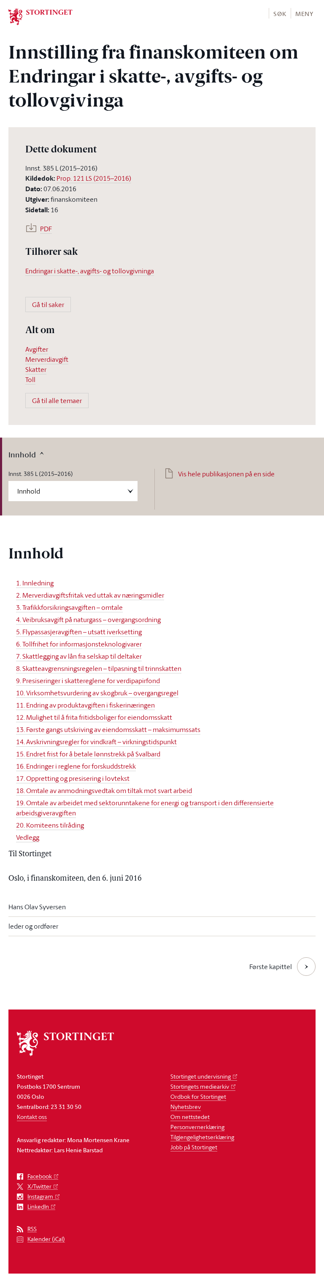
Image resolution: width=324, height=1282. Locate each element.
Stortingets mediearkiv (199, 1086)
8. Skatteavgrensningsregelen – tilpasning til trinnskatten (98, 668)
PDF (46, 228)
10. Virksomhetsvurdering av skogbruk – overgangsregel (97, 692)
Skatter (35, 369)
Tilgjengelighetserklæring (202, 1137)
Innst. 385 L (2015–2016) (40, 474)
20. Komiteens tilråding (50, 825)
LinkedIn (38, 1207)
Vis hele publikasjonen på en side (226, 473)
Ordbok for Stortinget (198, 1096)
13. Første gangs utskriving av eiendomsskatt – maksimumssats (108, 729)
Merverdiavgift (46, 359)
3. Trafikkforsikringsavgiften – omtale (69, 607)
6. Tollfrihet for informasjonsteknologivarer (79, 644)
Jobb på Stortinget (193, 1147)
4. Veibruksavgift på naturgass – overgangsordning (88, 619)
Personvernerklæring (197, 1127)
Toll (30, 379)
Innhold (22, 454)
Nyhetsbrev (185, 1107)
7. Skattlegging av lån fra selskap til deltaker (79, 656)
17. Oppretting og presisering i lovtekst (73, 778)
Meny (304, 14)
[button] (279, 13)
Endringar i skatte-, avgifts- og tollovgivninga (89, 270)
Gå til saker (48, 304)
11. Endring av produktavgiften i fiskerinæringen (85, 705)
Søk (279, 14)
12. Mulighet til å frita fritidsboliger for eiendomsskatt (94, 717)
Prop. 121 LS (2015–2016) (94, 178)
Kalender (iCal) (46, 1239)
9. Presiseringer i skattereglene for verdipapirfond (88, 680)
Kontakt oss (32, 1117)
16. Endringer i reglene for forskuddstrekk (76, 766)
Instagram (40, 1197)
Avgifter (36, 349)
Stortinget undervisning (200, 1076)
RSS (32, 1229)
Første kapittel (270, 966)
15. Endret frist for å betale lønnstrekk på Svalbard (88, 754)
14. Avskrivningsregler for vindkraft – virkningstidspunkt (96, 741)
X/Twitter (39, 1186)
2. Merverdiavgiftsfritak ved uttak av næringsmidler (90, 595)
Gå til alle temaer (57, 400)
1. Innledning (35, 583)
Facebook (39, 1176)
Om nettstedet (190, 1117)
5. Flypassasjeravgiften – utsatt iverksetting (79, 631)
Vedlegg (27, 837)
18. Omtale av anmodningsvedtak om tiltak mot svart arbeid (104, 790)
